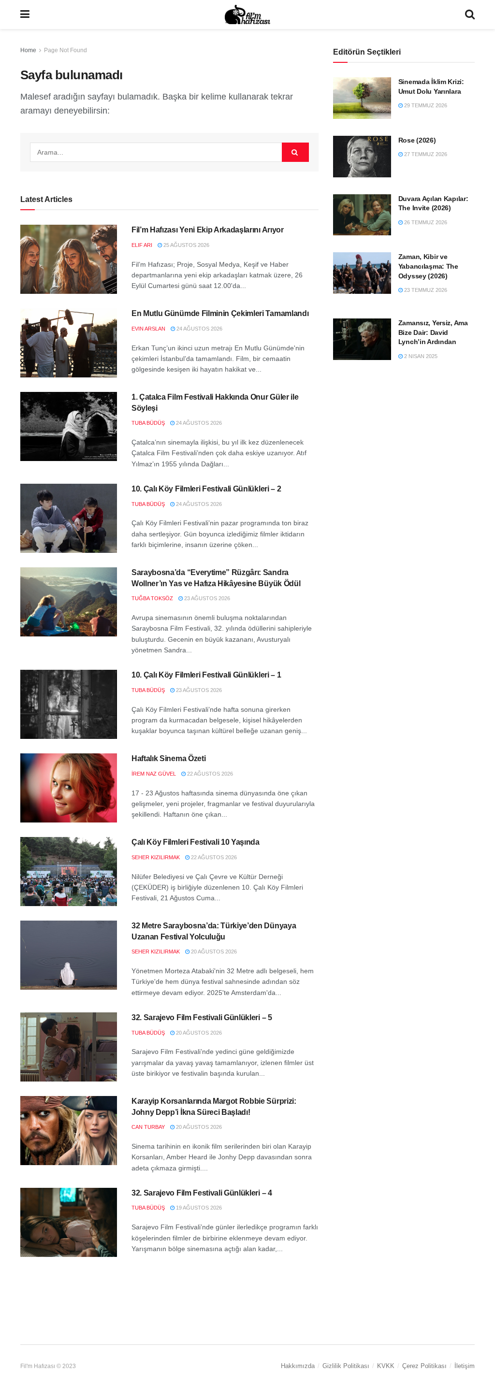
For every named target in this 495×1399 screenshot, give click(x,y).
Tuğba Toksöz (152, 598)
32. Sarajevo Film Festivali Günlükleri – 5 (201, 1017)
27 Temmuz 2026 (425, 154)
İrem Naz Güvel (153, 774)
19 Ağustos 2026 (198, 1208)
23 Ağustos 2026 (206, 598)
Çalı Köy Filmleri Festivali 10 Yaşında (195, 842)
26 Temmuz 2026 (425, 222)
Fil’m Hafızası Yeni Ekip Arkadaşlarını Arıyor (207, 230)
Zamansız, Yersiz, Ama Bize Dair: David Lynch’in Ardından (433, 332)
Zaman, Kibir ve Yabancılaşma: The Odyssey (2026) (428, 266)
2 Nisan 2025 (420, 356)
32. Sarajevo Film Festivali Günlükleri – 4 (201, 1193)
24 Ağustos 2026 (198, 329)
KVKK (385, 1366)
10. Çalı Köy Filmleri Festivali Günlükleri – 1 (206, 675)
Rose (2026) (417, 140)
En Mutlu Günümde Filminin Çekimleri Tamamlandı (219, 313)
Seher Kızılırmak (155, 857)
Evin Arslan (148, 329)
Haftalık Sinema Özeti (168, 758)
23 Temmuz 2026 (425, 290)
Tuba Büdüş (148, 423)
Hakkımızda (298, 1366)
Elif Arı (141, 245)
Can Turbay (148, 1127)
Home (28, 50)
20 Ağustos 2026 (213, 951)
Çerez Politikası (424, 1366)
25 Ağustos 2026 (185, 245)
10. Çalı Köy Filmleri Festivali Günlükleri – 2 (206, 489)
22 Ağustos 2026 (209, 774)
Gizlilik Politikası (345, 1366)
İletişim (464, 1366)
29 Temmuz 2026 (425, 105)
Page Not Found (65, 50)
